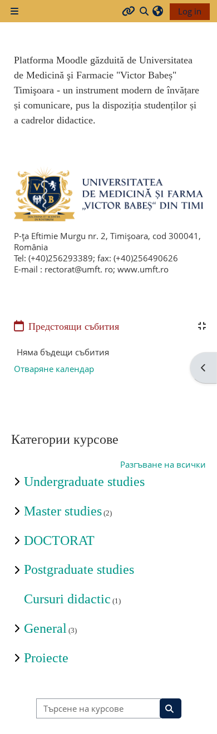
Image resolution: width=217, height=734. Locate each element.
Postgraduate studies (79, 569)
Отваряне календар (54, 368)
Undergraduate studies (84, 481)
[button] (157, 11)
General (45, 628)
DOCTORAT (59, 540)
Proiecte (46, 658)
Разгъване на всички (163, 464)
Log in (189, 11)
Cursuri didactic (67, 599)
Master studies (63, 511)
